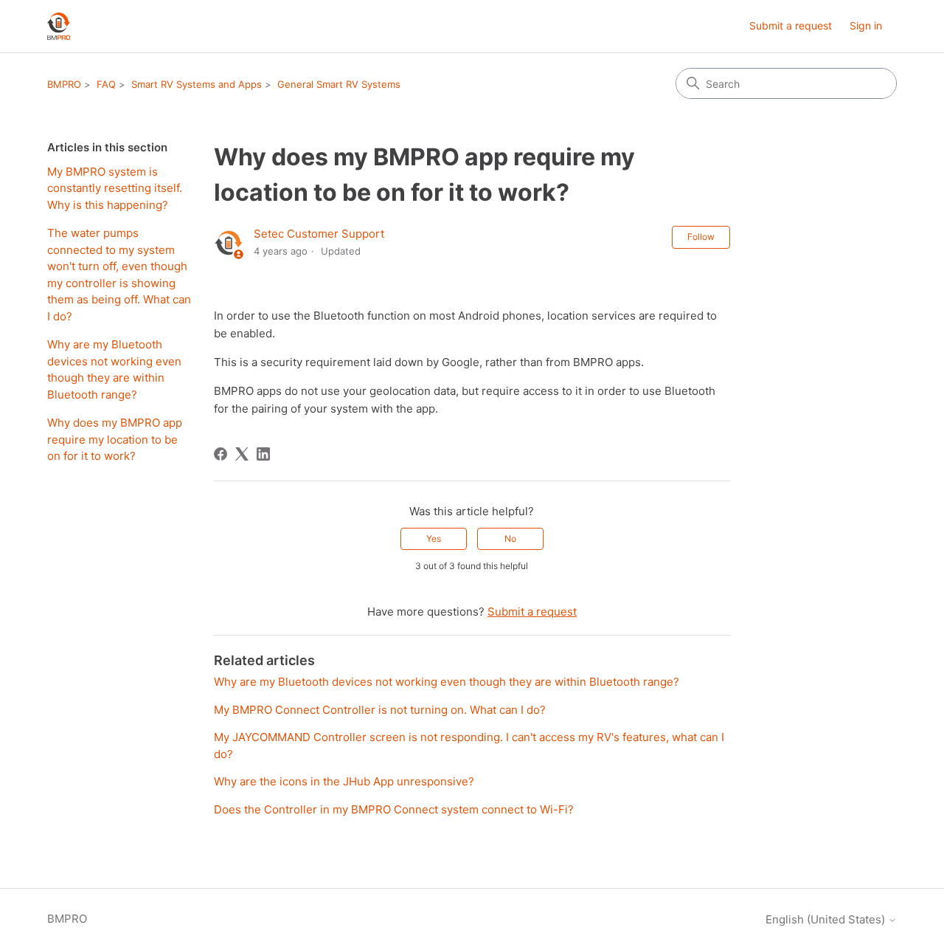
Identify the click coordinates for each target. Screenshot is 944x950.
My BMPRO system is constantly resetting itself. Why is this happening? (114, 188)
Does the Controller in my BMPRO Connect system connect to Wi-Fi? (394, 809)
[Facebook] (220, 454)
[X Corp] (242, 454)
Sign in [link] (866, 25)
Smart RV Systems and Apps (196, 84)
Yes (433, 538)
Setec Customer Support (319, 234)
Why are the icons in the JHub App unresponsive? (344, 781)
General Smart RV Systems (338, 84)
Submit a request (790, 25)
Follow (701, 236)
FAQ (106, 84)
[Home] (58, 26)
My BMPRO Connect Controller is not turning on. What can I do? (380, 710)
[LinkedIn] (263, 454)
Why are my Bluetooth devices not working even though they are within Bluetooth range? (114, 369)
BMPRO (64, 84)
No (510, 538)
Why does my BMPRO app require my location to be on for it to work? (114, 439)
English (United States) (827, 919)
